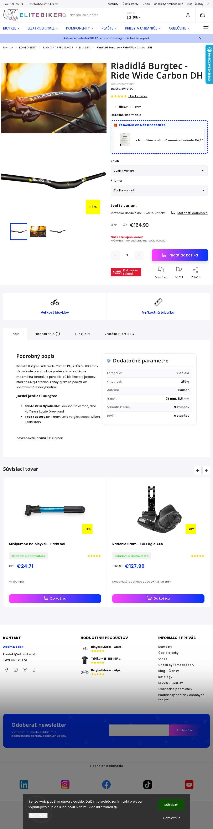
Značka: (122, 88)
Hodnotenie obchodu (106, 766)
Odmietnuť (171, 818)
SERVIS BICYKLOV (170, 683)
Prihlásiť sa (185, 730)
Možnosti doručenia (192, 213)
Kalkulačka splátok (130, 272)
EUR (135, 18)
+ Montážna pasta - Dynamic (169, 140)
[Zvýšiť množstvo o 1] (139, 255)
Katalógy (165, 677)
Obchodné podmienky (175, 689)
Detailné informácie (126, 115)
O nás (146, 4)
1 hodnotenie (137, 96)
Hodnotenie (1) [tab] (47, 334)
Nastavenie (38, 815)
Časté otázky (130, 4)
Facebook (6, 670)
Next (207, 470)
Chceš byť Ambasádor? (168, 4)
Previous (199, 470)
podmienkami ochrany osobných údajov (38, 736)
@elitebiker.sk (34, 670)
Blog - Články (195, 4)
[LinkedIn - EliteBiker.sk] (23, 785)
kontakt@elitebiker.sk (19, 654)
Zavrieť (200, 284)
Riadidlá (183, 373)
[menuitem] (13, 28)
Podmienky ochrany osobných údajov (181, 697)
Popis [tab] (15, 334)
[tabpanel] (55, 542)
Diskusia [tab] (82, 334)
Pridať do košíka (183, 255)
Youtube (25, 670)
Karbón (183, 390)
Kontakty (113, 4)
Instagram (15, 670)
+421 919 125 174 (15, 660)
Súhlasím (171, 804)
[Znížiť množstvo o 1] (115, 255)
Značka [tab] (119, 334)
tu (115, 807)
